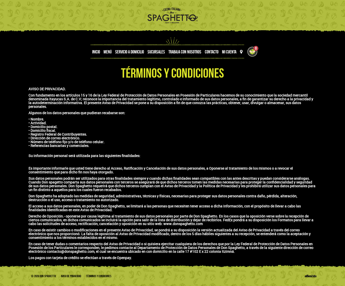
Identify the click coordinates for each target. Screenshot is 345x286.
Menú (108, 51)
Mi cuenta (229, 51)
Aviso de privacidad (71, 276)
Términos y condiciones (98, 276)
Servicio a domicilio (129, 51)
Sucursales (156, 51)
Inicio (96, 51)
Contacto (211, 51)
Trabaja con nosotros (184, 51)
